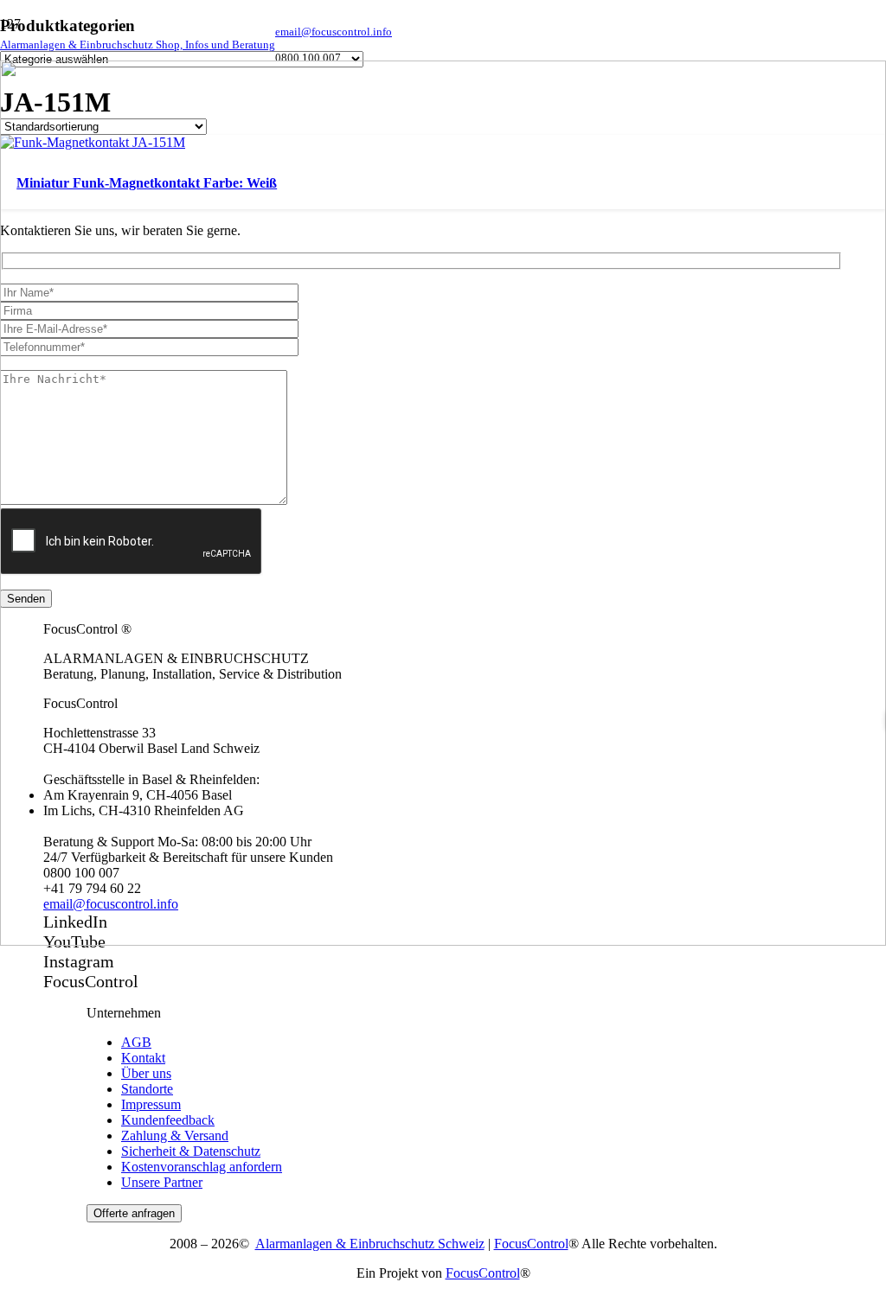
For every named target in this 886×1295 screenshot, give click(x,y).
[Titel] (443, 941)
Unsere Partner (161, 1182)
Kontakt (143, 1057)
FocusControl (531, 1243)
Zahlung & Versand (174, 1135)
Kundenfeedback (168, 1120)
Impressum (151, 1104)
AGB (136, 1042)
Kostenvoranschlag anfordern (201, 1166)
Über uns (146, 1073)
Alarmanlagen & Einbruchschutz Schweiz (370, 1243)
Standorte (147, 1088)
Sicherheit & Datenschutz (190, 1151)
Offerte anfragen (134, 1213)
